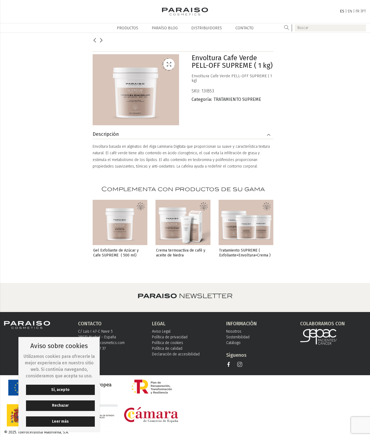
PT (364, 11)
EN (350, 11)
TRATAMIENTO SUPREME (237, 99)
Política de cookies (167, 342)
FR (357, 11)
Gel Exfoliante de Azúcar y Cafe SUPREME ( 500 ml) (116, 253)
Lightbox (169, 64)
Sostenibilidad (237, 337)
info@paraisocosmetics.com (101, 342)
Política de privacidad (169, 337)
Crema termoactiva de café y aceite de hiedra (181, 253)
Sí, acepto (60, 389)
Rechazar (60, 405)
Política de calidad (167, 348)
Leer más (60, 421)
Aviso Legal (161, 331)
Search (286, 27)
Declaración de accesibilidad (176, 354)
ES (342, 11)
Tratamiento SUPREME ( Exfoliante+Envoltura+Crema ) (245, 253)
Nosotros (233, 331)
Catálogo (233, 342)
